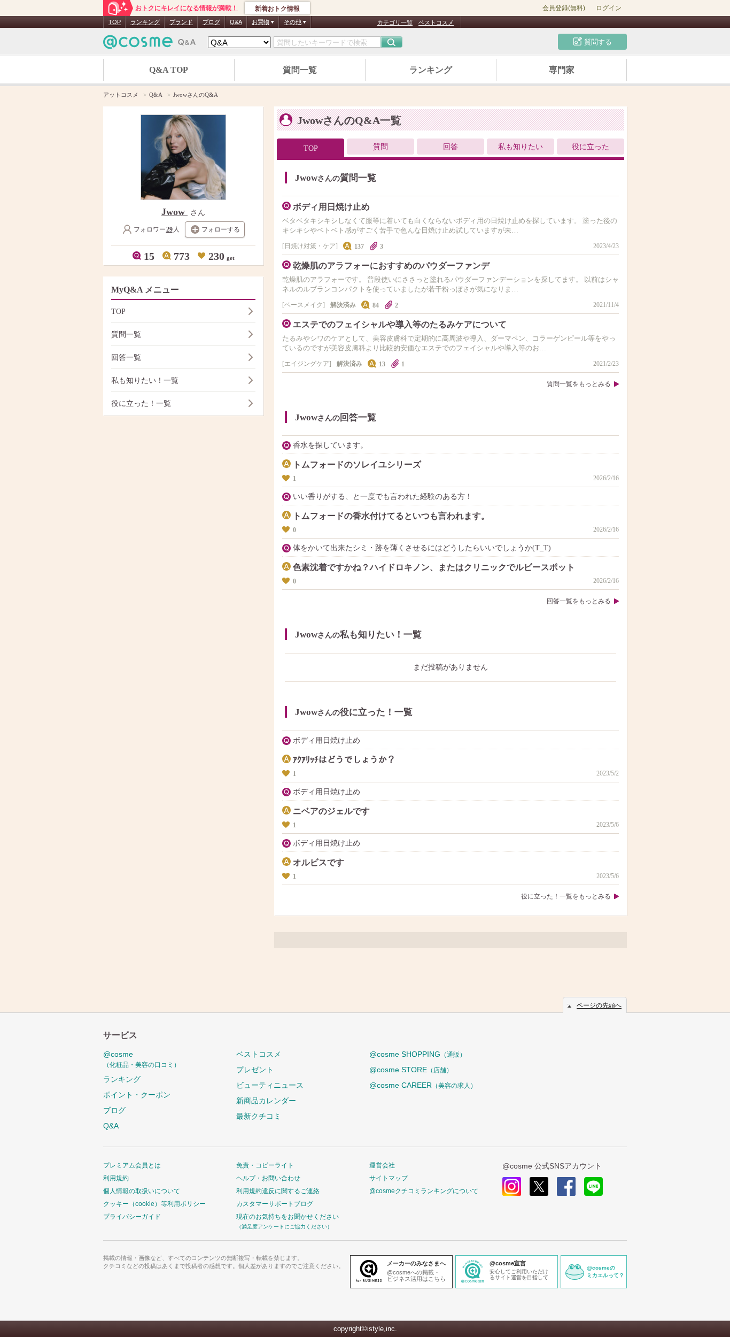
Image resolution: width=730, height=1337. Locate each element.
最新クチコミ (258, 1116)
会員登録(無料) (563, 8)
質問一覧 (300, 69)
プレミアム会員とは (132, 1165)
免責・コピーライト (265, 1165)
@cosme (141, 1059)
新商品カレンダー (266, 1100)
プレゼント (255, 1069)
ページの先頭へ (599, 1005)
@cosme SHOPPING (417, 1054)
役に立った (590, 147)
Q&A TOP (168, 69)
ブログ (211, 22)
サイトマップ (388, 1178)
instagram (511, 1186)
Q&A (236, 22)
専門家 (561, 69)
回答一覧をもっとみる (579, 601)
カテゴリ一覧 (395, 22)
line (593, 1186)
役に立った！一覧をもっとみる (566, 896)
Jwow (174, 211)
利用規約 (116, 1178)
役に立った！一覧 (141, 403)
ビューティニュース (270, 1085)
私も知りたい (520, 147)
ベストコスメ (436, 22)
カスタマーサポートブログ (274, 1204)
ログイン (609, 8)
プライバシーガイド (132, 1216)
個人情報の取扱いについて (141, 1191)
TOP (114, 22)
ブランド (181, 22)
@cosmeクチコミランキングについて (423, 1191)
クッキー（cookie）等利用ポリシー (154, 1204)
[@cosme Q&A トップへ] (149, 45)
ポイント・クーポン (136, 1094)
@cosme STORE (411, 1069)
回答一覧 (126, 358)
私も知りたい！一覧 (144, 380)
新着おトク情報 (277, 8)
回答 (450, 147)
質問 (380, 147)
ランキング (145, 22)
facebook (566, 1186)
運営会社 (382, 1165)
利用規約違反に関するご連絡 (278, 1191)
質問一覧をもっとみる (579, 384)
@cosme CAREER (423, 1085)
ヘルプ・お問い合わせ (268, 1178)
